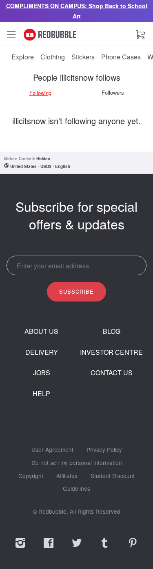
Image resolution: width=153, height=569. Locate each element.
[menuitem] (22, 56)
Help (41, 393)
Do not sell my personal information (76, 463)
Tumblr (104, 548)
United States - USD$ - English (40, 166)
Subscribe (76, 291)
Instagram (20, 548)
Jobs (41, 372)
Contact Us (112, 372)
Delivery (41, 352)
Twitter (77, 548)
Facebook (48, 548)
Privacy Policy (104, 450)
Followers (113, 92)
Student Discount (113, 476)
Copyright (30, 476)
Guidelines (76, 488)
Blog (111, 331)
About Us (41, 331)
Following (40, 93)
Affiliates (67, 476)
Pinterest (132, 548)
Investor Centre (111, 352)
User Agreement (52, 450)
